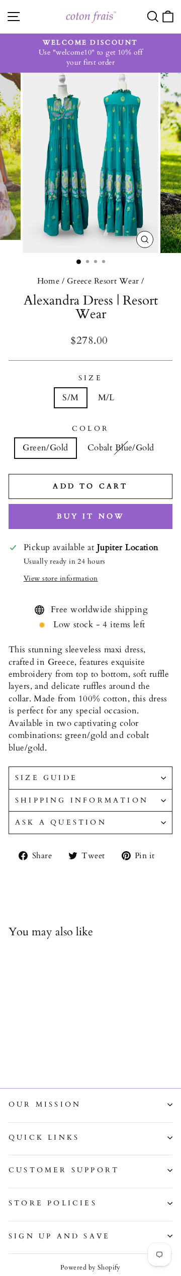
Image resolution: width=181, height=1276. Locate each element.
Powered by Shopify (90, 1267)
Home (48, 281)
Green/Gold (45, 447)
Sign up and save (59, 1236)
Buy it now (91, 516)
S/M (70, 397)
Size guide (46, 778)
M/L (106, 397)
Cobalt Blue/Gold (120, 447)
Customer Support (64, 1170)
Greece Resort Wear (103, 281)
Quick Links (44, 1137)
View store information (61, 578)
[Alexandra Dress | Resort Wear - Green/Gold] (14, 1054)
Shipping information (81, 800)
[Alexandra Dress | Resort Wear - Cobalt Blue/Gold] (26, 1054)
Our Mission (45, 1104)
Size (90, 378)
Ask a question (61, 822)
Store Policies (53, 1203)
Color (90, 428)
